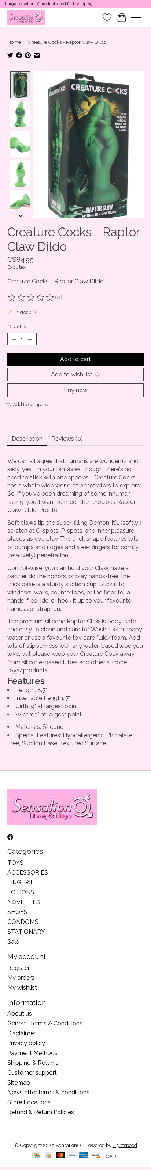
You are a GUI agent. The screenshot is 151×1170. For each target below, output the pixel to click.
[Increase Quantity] (29, 339)
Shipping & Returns (33, 1062)
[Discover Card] (95, 1155)
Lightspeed (125, 1145)
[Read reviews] (31, 297)
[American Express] (84, 1155)
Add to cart (75, 359)
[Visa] (72, 1155)
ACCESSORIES (27, 872)
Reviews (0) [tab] (67, 438)
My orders (20, 977)
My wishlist (22, 987)
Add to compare (30, 404)
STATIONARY (26, 931)
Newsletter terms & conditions (48, 1092)
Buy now (76, 390)
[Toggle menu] (136, 17)
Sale (13, 941)
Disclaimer (21, 1033)
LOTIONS (20, 892)
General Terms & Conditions (44, 1023)
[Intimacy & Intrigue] (26, 17)
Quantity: (17, 326)
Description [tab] (27, 438)
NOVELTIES (23, 902)
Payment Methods (32, 1052)
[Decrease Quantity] (14, 339)
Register (18, 967)
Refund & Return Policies (40, 1112)
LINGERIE (20, 882)
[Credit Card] (36, 1155)
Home (14, 42)
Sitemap (18, 1082)
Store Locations (29, 1102)
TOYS (15, 862)
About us (19, 1013)
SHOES (17, 912)
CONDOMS (22, 921)
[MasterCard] (60, 1155)
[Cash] (48, 1155)
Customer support (32, 1072)
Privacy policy (26, 1043)
